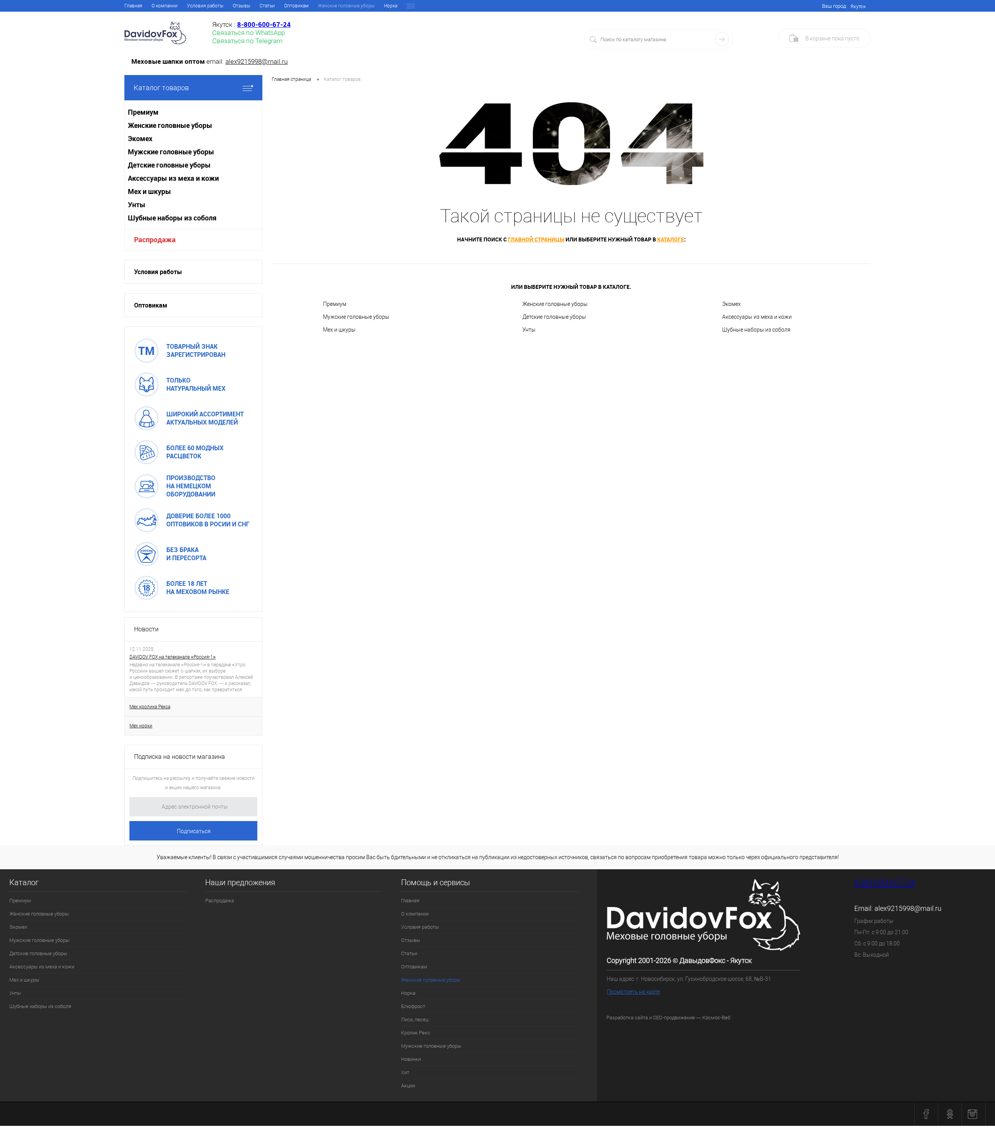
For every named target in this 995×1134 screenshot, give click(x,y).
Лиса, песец (414, 1019)
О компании (165, 6)
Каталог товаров (161, 88)
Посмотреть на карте (633, 992)
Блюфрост (413, 1006)
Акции (408, 1086)
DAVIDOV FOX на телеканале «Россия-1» (172, 657)
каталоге (670, 239)
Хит (405, 1072)
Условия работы (205, 6)
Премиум (334, 304)
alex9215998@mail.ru (256, 61)
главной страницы (536, 239)
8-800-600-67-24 (884, 883)
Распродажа (155, 239)
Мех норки (140, 726)
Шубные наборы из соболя (756, 330)
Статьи (267, 6)
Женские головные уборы (555, 304)
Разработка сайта (627, 1017)
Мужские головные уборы (356, 317)
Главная (133, 6)
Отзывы (241, 6)
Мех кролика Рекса (149, 706)
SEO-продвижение (674, 1017)
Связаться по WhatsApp (248, 33)
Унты (529, 330)
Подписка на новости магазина (179, 756)
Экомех (731, 304)
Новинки (411, 1059)
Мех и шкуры (339, 330)
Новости (146, 629)
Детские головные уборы (554, 317)
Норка (390, 6)
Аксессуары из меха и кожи (757, 317)
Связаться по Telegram (247, 41)
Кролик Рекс (415, 1033)
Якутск (858, 6)
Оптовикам (296, 6)
